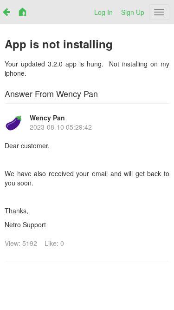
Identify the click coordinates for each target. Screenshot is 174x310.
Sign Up (132, 12)
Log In (103, 12)
